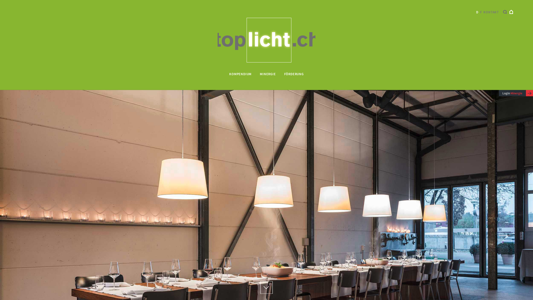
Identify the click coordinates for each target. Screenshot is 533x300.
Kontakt (491, 12)
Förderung (294, 74)
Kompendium (240, 74)
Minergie (268, 74)
